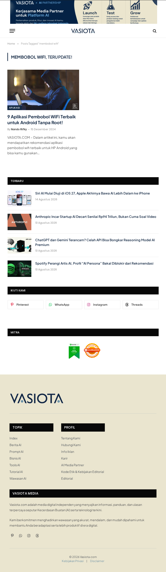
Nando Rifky (19, 129)
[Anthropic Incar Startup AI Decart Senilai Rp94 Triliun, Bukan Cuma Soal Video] (19, 222)
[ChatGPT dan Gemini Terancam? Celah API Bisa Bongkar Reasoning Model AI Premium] (19, 245)
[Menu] (12, 31)
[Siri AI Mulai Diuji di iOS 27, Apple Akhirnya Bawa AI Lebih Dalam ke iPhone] (19, 198)
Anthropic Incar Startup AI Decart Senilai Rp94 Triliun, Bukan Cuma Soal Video (95, 216)
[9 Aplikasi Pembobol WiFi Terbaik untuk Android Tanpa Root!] (43, 90)
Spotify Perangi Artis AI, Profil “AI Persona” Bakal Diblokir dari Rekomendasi (94, 263)
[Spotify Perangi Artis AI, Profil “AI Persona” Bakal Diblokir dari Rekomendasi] (19, 268)
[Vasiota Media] (83, 31)
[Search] (154, 31)
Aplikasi (14, 107)
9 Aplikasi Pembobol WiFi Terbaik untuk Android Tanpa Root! (41, 119)
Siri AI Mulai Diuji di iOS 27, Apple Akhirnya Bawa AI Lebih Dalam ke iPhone (92, 193)
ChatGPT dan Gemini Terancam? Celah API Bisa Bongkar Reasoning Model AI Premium (95, 242)
